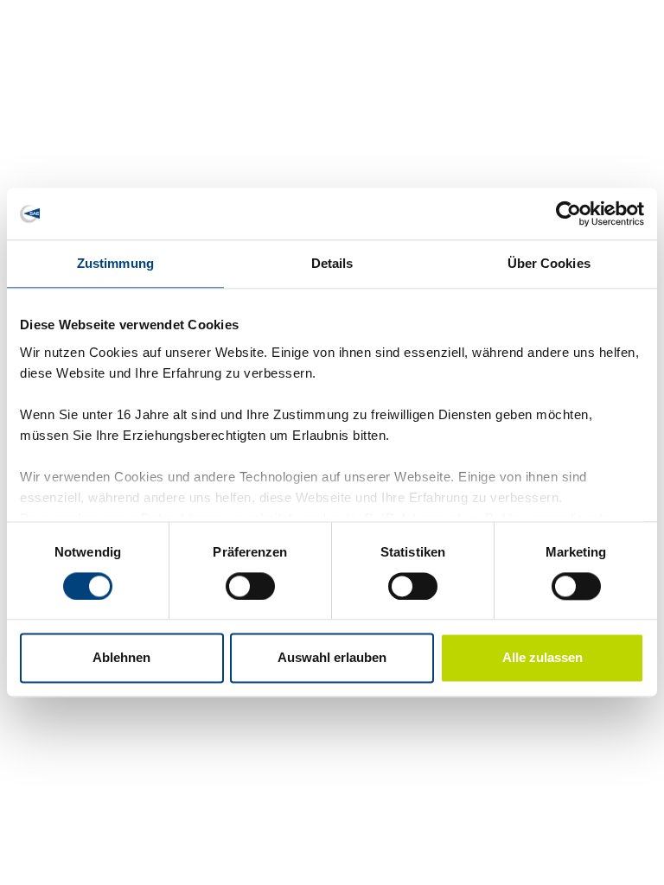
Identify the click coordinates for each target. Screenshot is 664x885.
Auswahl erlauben (332, 658)
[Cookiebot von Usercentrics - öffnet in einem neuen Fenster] (568, 213)
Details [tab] (332, 263)
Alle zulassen (542, 658)
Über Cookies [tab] (549, 263)
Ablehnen (121, 658)
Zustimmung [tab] (115, 263)
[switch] (250, 586)
